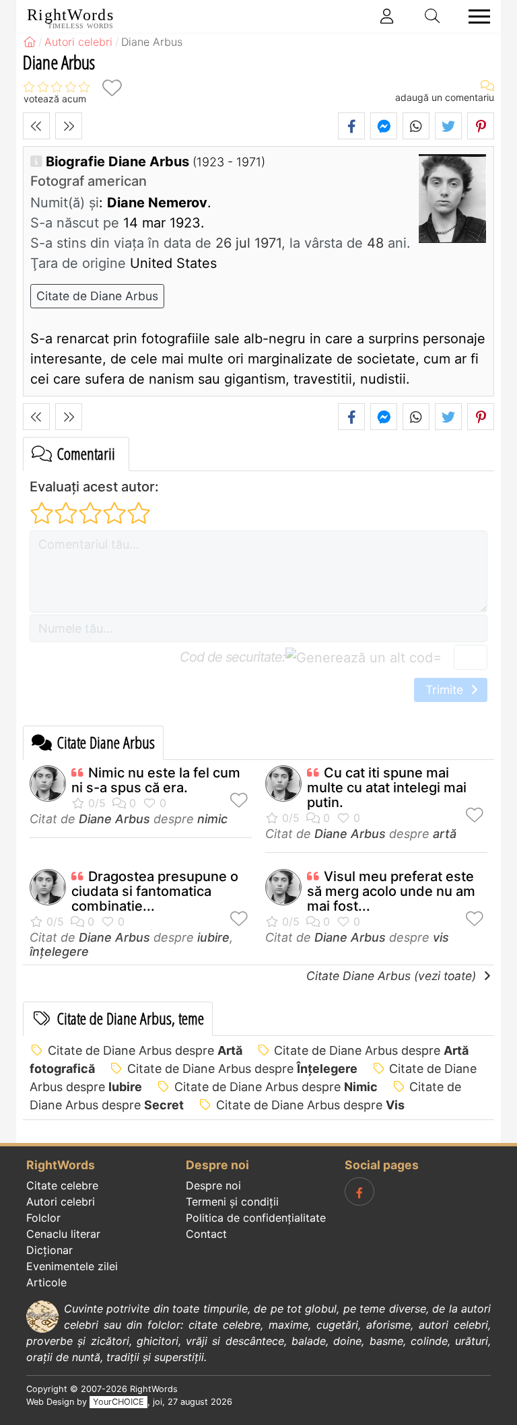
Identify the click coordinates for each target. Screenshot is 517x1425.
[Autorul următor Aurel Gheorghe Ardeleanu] (68, 125)
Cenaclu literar (63, 1234)
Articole (46, 1282)
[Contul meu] (387, 16)
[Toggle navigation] (475, 16)
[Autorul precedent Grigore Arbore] (36, 125)
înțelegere (59, 951)
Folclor (43, 1217)
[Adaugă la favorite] (111, 87)
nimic (212, 819)
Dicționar (49, 1250)
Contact (206, 1234)
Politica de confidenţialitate (256, 1217)
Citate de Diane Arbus (97, 296)
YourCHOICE (118, 1402)
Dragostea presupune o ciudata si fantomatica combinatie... (154, 891)
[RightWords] (29, 41)
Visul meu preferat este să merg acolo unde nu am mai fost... (391, 891)
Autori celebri (60, 1201)
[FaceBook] (359, 1191)
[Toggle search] (432, 16)
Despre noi (213, 1185)
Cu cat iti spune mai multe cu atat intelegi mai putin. (387, 787)
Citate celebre (62, 1185)
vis (441, 937)
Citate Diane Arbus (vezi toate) (392, 976)
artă (444, 834)
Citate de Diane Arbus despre (145, 1050)
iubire (213, 937)
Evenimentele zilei (72, 1266)
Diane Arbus (114, 819)
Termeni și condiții (232, 1201)
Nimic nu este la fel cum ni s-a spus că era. (155, 780)
